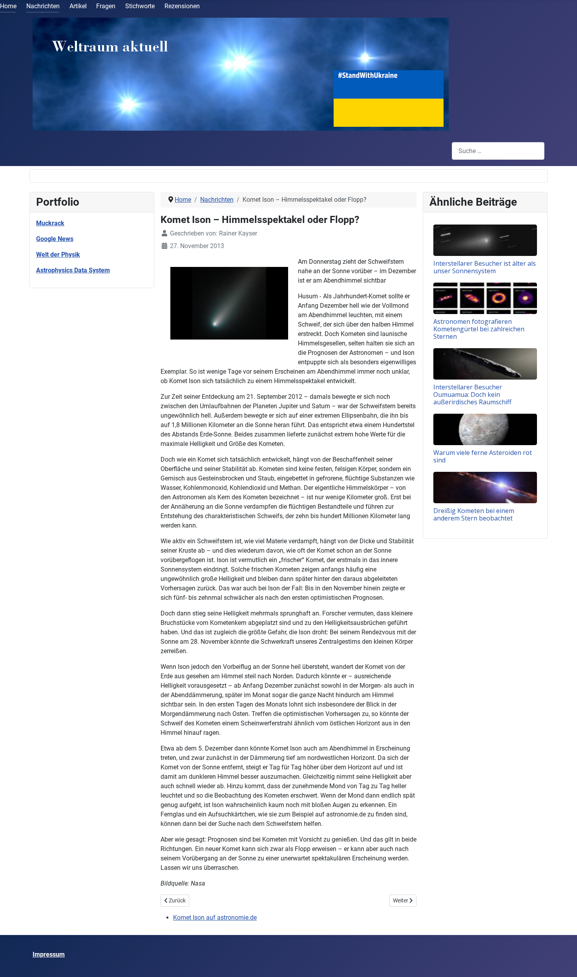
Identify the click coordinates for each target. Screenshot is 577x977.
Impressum (49, 954)
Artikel (78, 6)
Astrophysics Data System (73, 270)
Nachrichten (43, 6)
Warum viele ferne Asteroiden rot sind (482, 456)
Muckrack (50, 223)
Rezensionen (182, 6)
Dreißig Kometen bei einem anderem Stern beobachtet (473, 514)
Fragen (105, 6)
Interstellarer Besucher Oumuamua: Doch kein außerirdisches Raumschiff (472, 394)
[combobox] (498, 151)
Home (8, 6)
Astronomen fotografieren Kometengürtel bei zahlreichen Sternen (478, 329)
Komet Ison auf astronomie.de (215, 917)
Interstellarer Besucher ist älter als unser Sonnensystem (484, 267)
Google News (54, 239)
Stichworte (140, 6)
